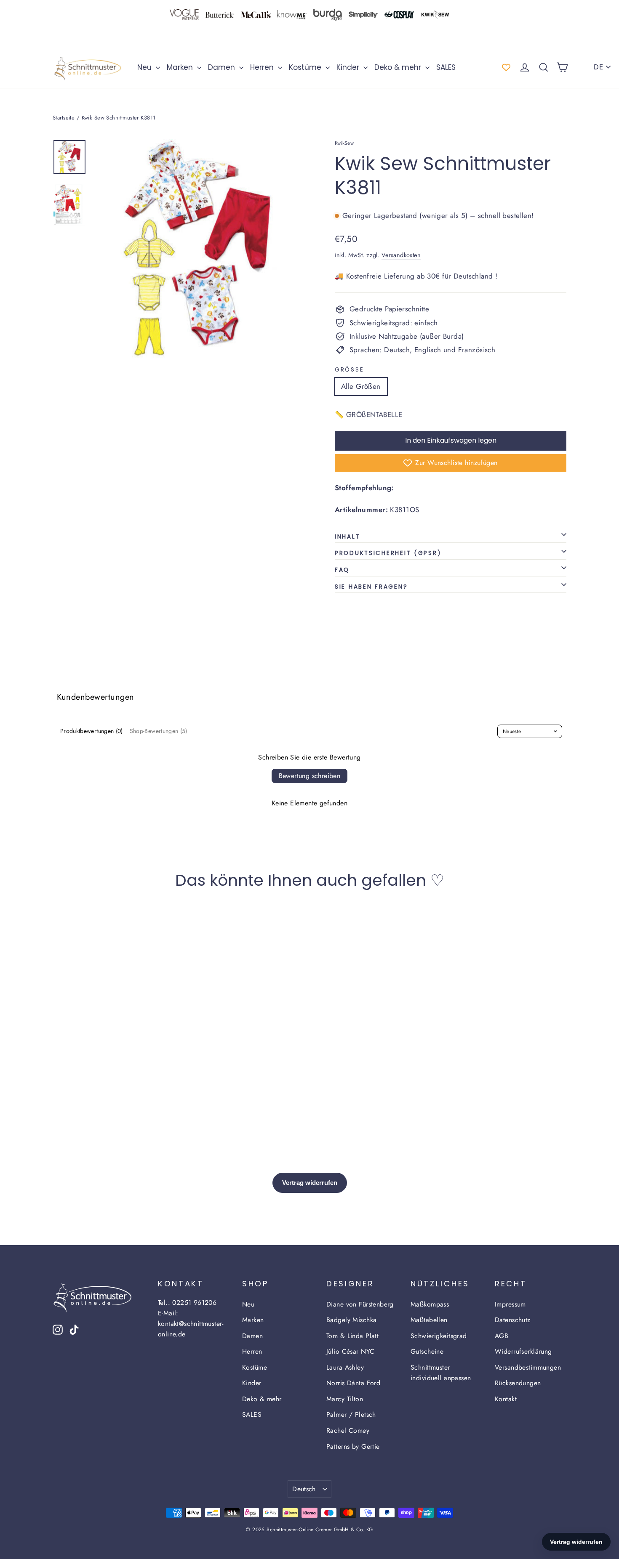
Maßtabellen (429, 1320)
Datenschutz (513, 1320)
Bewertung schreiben (310, 776)
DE (598, 67)
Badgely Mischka (351, 1320)
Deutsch (304, 1489)
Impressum (510, 1304)
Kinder (348, 67)
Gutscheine (427, 1351)
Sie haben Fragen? (371, 587)
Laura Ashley (345, 1367)
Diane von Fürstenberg (360, 1304)
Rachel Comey (347, 1430)
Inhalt (347, 537)
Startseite (64, 118)
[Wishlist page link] (506, 67)
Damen (222, 67)
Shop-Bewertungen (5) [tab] (158, 731)
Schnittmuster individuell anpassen (441, 1372)
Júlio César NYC (350, 1351)
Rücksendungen (518, 1383)
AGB (501, 1336)
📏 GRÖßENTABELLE (368, 414)
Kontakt (506, 1399)
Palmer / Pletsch (351, 1414)
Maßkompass (430, 1304)
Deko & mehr (398, 67)
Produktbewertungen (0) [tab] (91, 731)
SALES (446, 67)
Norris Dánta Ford (353, 1383)
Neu (145, 67)
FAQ (342, 570)
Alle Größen (361, 386)
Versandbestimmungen (528, 1367)
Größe (349, 370)
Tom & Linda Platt (352, 1336)
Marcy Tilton (344, 1399)
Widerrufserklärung (523, 1351)
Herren (263, 67)
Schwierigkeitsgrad (439, 1336)
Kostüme (306, 67)
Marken (181, 67)
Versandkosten (401, 255)
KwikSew (344, 143)
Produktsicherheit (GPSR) (388, 553)
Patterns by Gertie (353, 1446)
